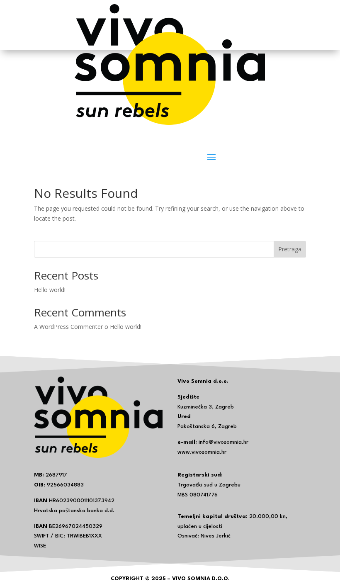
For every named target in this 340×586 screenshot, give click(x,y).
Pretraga (289, 249)
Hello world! (50, 290)
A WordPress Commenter (68, 327)
